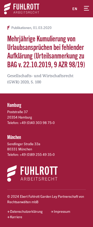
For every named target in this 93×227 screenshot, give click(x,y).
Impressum (62, 211)
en (75, 8)
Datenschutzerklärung (26, 211)
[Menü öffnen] (86, 8)
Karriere (16, 217)
